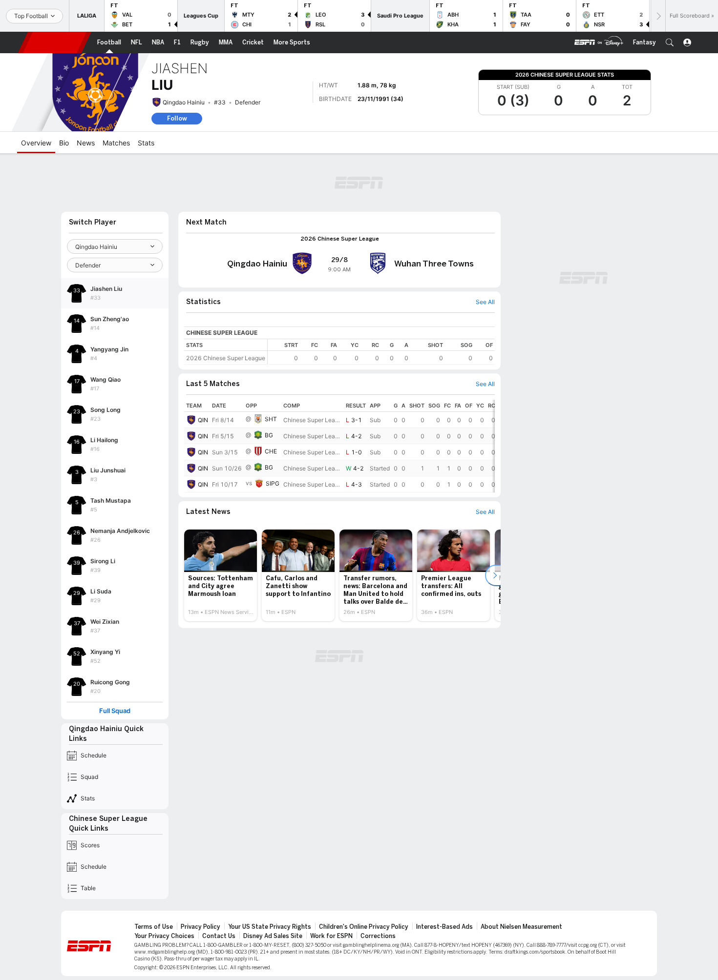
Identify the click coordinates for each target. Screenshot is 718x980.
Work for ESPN (331, 936)
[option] (220, 575)
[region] (381, 352)
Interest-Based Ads (444, 926)
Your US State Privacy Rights (269, 926)
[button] (670, 42)
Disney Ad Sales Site (272, 936)
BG (269, 435)
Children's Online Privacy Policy (363, 926)
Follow (177, 118)
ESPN (55, 42)
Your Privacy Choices (164, 936)
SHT (271, 419)
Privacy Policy (200, 926)
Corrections (378, 936)
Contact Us (218, 936)
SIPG (272, 483)
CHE (271, 451)
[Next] (658, 16)
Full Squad (114, 711)
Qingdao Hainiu (184, 102)
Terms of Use (153, 926)
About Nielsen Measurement (521, 926)
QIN (203, 420)
